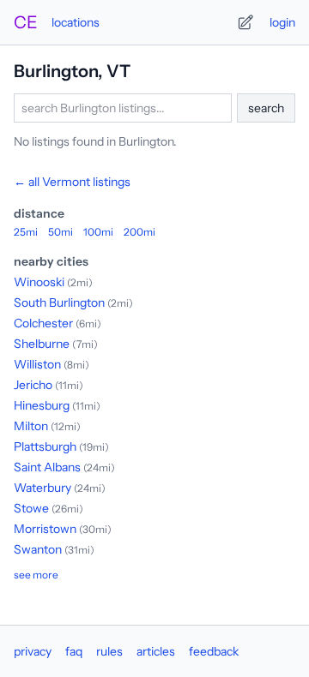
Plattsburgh (45, 446)
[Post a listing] (245, 22)
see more (36, 574)
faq (73, 651)
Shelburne (42, 343)
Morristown (45, 528)
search (266, 108)
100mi (98, 231)
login (282, 22)
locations (76, 22)
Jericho (33, 384)
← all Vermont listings (72, 181)
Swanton (38, 549)
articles (155, 651)
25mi (26, 231)
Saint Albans (47, 467)
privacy (33, 651)
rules (109, 651)
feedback (214, 651)
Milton (31, 426)
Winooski (39, 282)
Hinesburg (42, 405)
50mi (60, 231)
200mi (139, 231)
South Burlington (59, 302)
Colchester (43, 323)
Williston (37, 364)
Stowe (31, 508)
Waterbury (42, 487)
